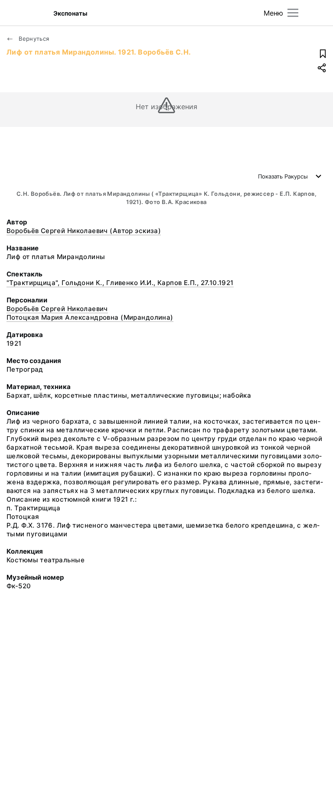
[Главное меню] (293, 12)
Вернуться (33, 38)
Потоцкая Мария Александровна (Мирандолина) (90, 317)
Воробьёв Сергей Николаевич (57, 309)
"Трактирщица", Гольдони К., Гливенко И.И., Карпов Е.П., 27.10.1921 (120, 283)
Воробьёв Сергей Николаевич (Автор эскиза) (84, 231)
